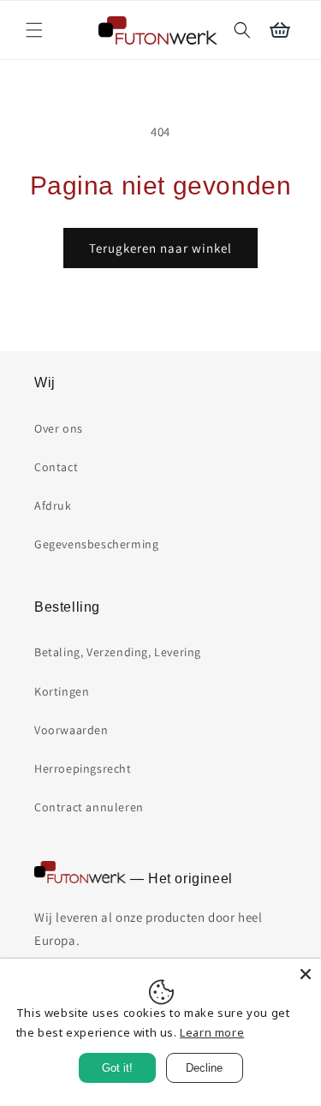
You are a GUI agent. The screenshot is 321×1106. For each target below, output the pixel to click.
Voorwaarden (71, 730)
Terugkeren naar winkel (160, 248)
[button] (34, 30)
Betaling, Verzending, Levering (117, 652)
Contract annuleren (89, 807)
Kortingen (61, 691)
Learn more (212, 1032)
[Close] (305, 974)
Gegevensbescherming (96, 544)
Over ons (58, 428)
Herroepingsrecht (83, 768)
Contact (56, 467)
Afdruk (53, 505)
